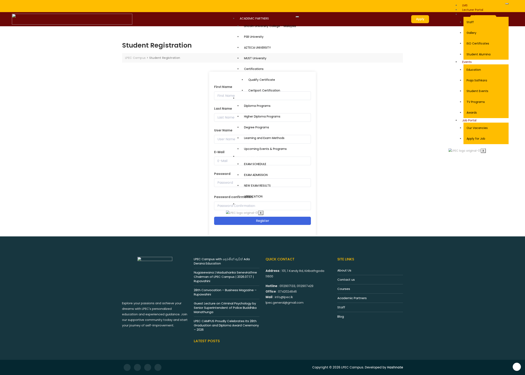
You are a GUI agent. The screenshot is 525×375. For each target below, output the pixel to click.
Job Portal (469, 120)
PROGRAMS (247, 98)
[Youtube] (38, 4)
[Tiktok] (33, 4)
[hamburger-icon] (507, 3)
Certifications (254, 69)
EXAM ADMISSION (256, 175)
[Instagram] (28, 4)
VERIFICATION (253, 196)
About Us (468, 14)
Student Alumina (479, 54)
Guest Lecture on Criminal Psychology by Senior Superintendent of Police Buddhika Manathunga (225, 307)
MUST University (255, 58)
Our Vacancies (477, 128)
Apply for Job (476, 139)
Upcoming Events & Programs (265, 149)
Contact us (346, 279)
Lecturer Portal (472, 10)
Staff (470, 22)
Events (467, 62)
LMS (465, 5)
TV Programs (476, 102)
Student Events (477, 91)
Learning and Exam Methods (264, 138)
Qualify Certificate (261, 80)
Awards (472, 113)
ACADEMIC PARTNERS (254, 18)
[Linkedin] (43, 4)
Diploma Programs (257, 106)
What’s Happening (253, 204)
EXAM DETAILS (249, 156)
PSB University (254, 37)
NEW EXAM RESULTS (257, 186)
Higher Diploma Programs (262, 116)
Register (262, 220)
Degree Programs (256, 127)
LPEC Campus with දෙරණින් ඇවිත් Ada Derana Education (222, 261)
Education (474, 70)
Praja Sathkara (477, 80)
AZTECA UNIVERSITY (257, 48)
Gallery (471, 33)
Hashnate (395, 367)
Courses (343, 289)
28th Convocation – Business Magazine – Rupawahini (225, 292)
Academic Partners (352, 298)
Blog (340, 316)
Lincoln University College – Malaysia (270, 26)
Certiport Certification (264, 90)
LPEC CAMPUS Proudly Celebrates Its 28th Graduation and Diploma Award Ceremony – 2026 (226, 325)
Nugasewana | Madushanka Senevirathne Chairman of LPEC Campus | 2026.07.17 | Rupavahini (225, 276)
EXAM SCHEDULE (255, 164)
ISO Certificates (478, 43)
